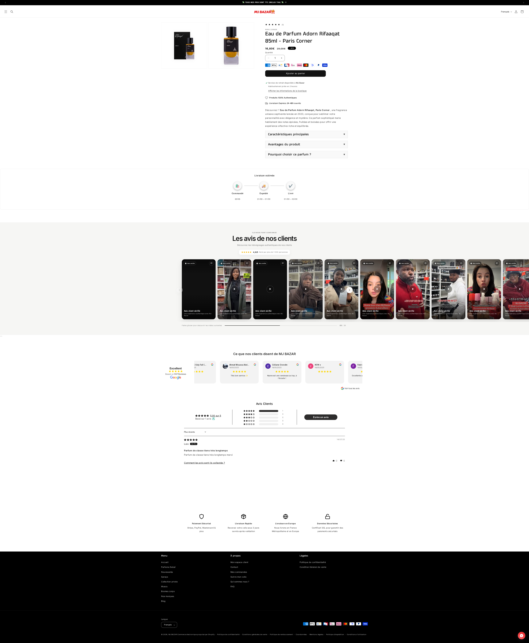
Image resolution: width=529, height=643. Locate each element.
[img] (191, 439)
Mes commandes (238, 572)
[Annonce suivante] (524, 2)
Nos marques (167, 596)
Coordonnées (301, 634)
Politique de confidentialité (313, 562)
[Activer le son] (211, 263)
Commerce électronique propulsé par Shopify (195, 635)
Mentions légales (316, 634)
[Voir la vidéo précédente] (179, 290)
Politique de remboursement (281, 634)
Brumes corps (168, 591)
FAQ (232, 586)
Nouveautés (167, 572)
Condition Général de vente (313, 567)
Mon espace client (239, 562)
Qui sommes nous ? (239, 581)
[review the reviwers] (206, 365)
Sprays (164, 577)
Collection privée (169, 581)
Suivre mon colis (238, 577)
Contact (234, 567)
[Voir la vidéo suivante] (349, 290)
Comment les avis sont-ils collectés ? (204, 462)
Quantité (269, 52)
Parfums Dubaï (168, 567)
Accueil (164, 562)
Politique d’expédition (335, 634)
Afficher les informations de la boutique (287, 91)
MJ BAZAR (172, 635)
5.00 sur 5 (215, 415)
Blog (163, 601)
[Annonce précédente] (5, 2)
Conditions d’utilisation (356, 634)
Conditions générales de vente (254, 634)
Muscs (164, 586)
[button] (6, 12)
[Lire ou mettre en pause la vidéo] (234, 289)
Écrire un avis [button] (321, 417)
